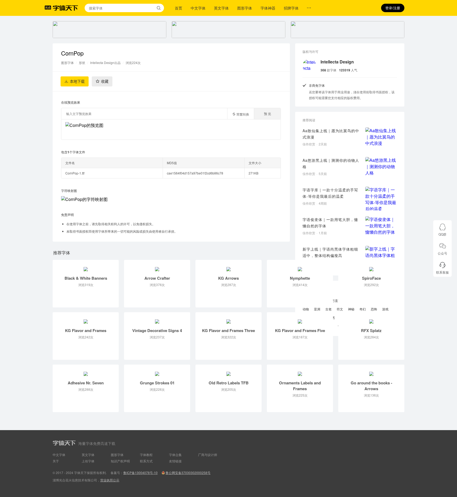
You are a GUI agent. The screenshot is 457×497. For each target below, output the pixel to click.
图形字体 (244, 8)
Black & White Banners (86, 278)
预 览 (267, 113)
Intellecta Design (337, 62)
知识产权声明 (120, 461)
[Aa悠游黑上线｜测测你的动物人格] (381, 169)
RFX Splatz (371, 330)
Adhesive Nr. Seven (86, 383)
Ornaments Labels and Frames (300, 386)
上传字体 (88, 461)
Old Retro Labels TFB (229, 383)
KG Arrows (228, 278)
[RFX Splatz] (371, 318)
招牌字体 (291, 8)
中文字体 (198, 8)
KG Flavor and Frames (85, 330)
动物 (306, 309)
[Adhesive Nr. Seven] (86, 371)
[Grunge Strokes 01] (157, 371)
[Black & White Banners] (86, 266)
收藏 (104, 81)
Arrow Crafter (157, 278)
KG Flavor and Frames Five (300, 330)
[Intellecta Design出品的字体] (309, 66)
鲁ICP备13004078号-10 (140, 472)
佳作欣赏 (309, 144)
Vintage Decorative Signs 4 (157, 330)
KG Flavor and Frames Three (228, 330)
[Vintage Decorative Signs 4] (157, 318)
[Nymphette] (300, 266)
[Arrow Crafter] (157, 266)
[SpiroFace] (371, 266)
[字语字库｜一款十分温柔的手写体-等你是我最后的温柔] (381, 198)
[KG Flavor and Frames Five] (300, 318)
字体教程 (146, 454)
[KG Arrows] (228, 266)
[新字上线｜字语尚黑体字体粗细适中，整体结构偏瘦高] (381, 258)
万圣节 (336, 300)
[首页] (65, 8)
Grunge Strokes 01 (157, 383)
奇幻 (362, 309)
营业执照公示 (109, 480)
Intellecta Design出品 (105, 62)
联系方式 (146, 461)
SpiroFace (371, 278)
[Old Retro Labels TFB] (228, 371)
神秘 (351, 309)
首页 (178, 8)
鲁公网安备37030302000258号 (188, 472)
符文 (340, 309)
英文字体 (221, 8)
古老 (328, 309)
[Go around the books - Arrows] (371, 371)
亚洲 (317, 309)
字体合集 (175, 454)
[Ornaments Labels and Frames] (300, 371)
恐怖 (374, 309)
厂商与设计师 (207, 454)
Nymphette (300, 278)
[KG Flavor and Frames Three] (228, 318)
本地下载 (77, 81)
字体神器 (268, 8)
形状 (82, 62)
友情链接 (175, 461)
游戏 (385, 309)
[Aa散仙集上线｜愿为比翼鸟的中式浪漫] (381, 139)
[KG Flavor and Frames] (86, 318)
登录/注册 (392, 7)
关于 (56, 461)
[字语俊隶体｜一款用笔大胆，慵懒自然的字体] (381, 228)
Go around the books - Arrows (371, 386)
